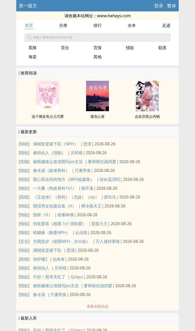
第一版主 (28, 6)
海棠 (32, 57)
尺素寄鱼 (83, 170)
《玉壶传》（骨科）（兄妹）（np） (66, 197)
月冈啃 (77, 152)
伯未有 (59, 259)
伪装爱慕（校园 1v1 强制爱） (59, 223)
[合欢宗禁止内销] (147, 109)
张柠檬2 (40, 259)
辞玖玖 (110, 197)
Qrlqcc (77, 277)
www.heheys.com (114, 15)
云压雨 (81, 232)
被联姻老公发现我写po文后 (58, 161)
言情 (97, 47)
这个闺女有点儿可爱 (48, 116)
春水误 (39, 294)
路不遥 (87, 188)
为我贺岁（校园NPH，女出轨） (61, 241)
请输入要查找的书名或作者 (52, 37)
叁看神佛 (65, 215)
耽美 (162, 47)
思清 (87, 144)
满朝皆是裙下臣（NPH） (55, 144)
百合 (65, 47)
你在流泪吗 (110, 179)
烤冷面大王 (91, 206)
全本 (132, 25)
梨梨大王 (99, 223)
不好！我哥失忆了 (49, 277)
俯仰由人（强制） (49, 152)
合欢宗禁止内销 (147, 116)
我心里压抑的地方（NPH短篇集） (63, 179)
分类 (63, 25)
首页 (29, 25)
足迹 (166, 25)
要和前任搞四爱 (102, 161)
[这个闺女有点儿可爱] (47, 109)
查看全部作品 (97, 306)
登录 (158, 6)
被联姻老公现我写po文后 (56, 285)
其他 (97, 57)
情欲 (130, 47)
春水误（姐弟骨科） (51, 170)
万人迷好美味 (107, 241)
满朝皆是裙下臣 (47, 250)
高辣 (32, 47)
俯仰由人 (41, 268)
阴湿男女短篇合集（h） (54, 206)
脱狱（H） (42, 215)
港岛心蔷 (97, 116)
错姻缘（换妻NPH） (51, 232)
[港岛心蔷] (97, 109)
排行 (97, 25)
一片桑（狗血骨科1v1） (54, 188)
